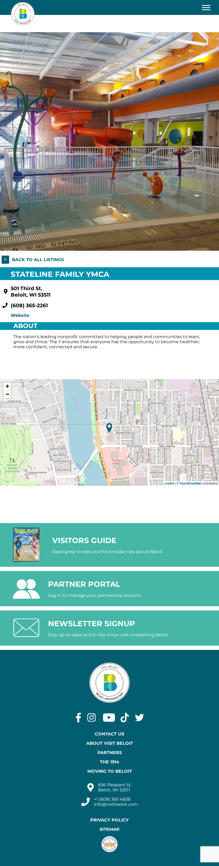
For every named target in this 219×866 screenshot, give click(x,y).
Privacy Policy (109, 820)
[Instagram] (91, 717)
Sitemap (110, 829)
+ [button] (7, 386)
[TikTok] (125, 717)
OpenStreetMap (190, 483)
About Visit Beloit (109, 743)
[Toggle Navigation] (206, 7)
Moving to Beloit (109, 771)
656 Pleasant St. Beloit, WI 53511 (115, 787)
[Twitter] (139, 717)
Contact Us (109, 733)
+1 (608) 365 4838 (112, 799)
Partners (109, 752)
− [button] (7, 394)
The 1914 (109, 761)
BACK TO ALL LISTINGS (37, 259)
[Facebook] (78, 717)
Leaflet (169, 483)
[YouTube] (109, 717)
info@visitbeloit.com (116, 804)
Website (20, 315)
